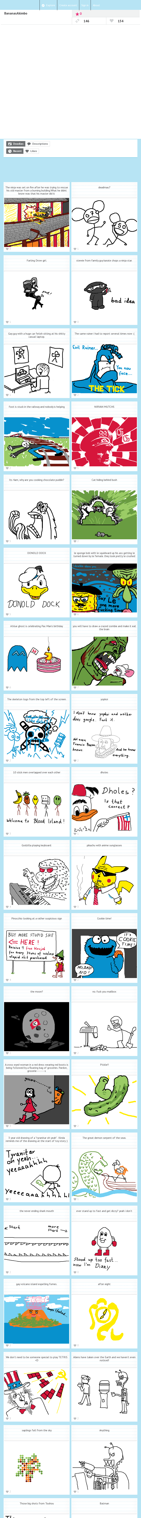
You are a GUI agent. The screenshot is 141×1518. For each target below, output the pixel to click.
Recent (17, 151)
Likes (33, 151)
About (96, 5)
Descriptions (40, 143)
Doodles (18, 143)
